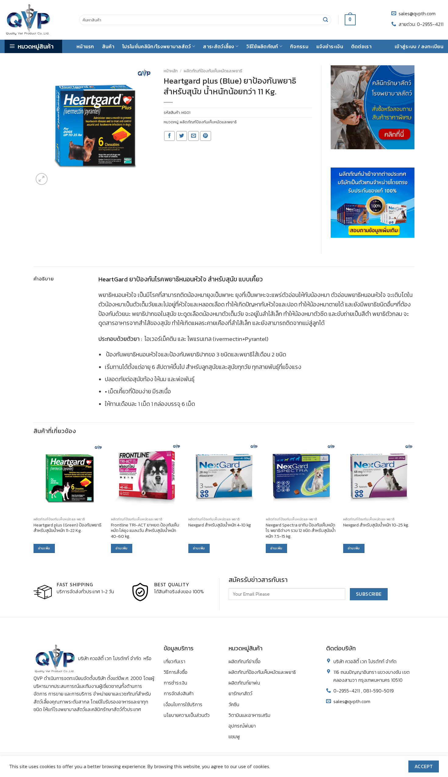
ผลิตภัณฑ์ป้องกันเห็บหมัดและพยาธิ (213, 71)
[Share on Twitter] (181, 136)
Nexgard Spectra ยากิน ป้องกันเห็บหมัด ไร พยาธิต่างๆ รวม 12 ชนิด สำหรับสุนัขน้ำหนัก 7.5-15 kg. (301, 530)
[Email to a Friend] (193, 136)
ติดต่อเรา (361, 46)
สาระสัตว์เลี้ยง (218, 46)
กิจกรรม (299, 46)
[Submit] (325, 20)
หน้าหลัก (171, 71)
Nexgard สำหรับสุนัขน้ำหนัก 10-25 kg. (376, 525)
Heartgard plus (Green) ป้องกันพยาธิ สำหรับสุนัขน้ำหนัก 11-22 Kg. (67, 527)
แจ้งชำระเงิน (329, 46)
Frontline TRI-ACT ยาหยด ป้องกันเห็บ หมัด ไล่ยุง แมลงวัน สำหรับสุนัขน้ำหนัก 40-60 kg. (145, 530)
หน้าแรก (85, 46)
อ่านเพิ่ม (44, 548)
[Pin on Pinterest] (205, 136)
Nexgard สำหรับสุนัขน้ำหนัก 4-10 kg (219, 525)
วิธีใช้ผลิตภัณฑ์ (262, 46)
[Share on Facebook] (169, 136)
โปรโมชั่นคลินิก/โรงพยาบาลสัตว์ (156, 46)
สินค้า (108, 46)
